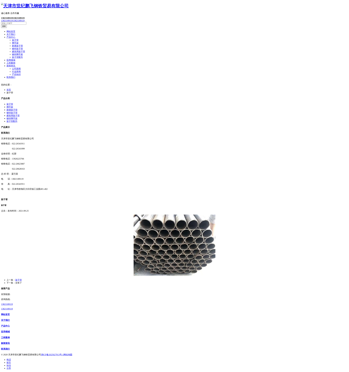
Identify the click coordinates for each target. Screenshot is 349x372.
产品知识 (16, 74)
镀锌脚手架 (17, 54)
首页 (9, 90)
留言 (9, 362)
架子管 (15, 40)
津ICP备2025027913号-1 (52, 354)
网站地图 (68, 354)
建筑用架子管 (18, 51)
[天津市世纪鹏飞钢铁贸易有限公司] (174, 6)
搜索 (4, 26)
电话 (9, 360)
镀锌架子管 (17, 48)
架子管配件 (17, 57)
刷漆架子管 (17, 46)
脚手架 (15, 43)
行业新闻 (16, 71)
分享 (9, 368)
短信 (9, 365)
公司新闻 (16, 68)
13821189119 (7, 20)
